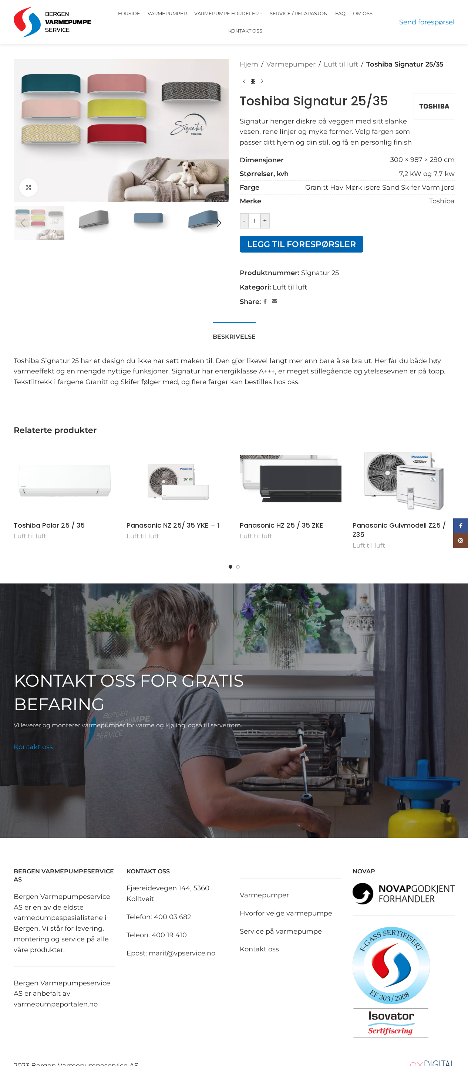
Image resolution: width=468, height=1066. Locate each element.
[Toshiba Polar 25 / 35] (65, 481)
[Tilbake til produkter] (253, 81)
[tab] (234, 333)
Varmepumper (291, 64)
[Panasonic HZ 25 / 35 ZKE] (291, 481)
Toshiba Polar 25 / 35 (49, 525)
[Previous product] (244, 81)
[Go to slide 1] (230, 567)
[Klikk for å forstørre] (28, 187)
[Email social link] (274, 302)
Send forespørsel (427, 22)
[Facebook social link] (265, 302)
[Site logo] (52, 22)
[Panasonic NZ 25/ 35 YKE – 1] (178, 481)
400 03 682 (172, 917)
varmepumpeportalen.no (56, 1004)
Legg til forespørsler (301, 244)
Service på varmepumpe (281, 931)
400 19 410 (169, 935)
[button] (23, 223)
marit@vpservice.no (182, 953)
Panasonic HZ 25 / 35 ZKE (281, 525)
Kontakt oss (33, 747)
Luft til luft (341, 64)
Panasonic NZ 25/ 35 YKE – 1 (173, 525)
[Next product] (261, 81)
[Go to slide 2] (238, 567)
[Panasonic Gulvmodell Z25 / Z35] (404, 481)
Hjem (249, 64)
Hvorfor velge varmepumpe (286, 913)
